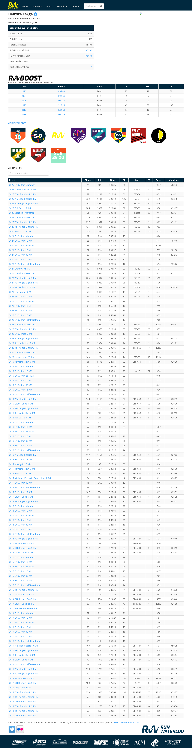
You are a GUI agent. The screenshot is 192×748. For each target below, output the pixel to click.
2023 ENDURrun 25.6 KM (21, 301)
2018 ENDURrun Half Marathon (24, 450)
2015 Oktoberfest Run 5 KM (22, 548)
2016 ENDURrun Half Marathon (24, 534)
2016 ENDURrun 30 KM (20, 524)
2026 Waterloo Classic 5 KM (22, 198)
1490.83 (61, 95)
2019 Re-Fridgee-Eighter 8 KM (23, 408)
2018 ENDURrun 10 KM (20, 426)
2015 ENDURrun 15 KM (20, 580)
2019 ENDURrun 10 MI (20, 380)
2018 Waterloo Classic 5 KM (22, 454)
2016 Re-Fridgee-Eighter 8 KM (23, 538)
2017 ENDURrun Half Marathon (24, 487)
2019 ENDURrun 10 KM (20, 371)
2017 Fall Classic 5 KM (20, 473)
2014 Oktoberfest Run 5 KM (22, 599)
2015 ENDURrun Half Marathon (24, 585)
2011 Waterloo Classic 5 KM (22, 706)
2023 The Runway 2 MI (20, 292)
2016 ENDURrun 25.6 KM (21, 515)
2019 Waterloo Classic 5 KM (22, 399)
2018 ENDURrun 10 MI (20, 436)
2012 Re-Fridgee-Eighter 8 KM (23, 696)
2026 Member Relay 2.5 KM (22, 189)
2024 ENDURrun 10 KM (20, 240)
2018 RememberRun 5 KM (22, 413)
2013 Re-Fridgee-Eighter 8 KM (23, 673)
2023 (23, 100)
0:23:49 (89, 50)
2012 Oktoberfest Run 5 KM (22, 682)
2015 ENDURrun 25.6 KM (21, 566)
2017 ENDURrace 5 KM (20, 492)
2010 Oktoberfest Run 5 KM (22, 715)
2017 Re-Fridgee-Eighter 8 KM (23, 501)
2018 (23, 114)
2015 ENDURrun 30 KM (20, 575)
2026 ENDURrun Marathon (22, 184)
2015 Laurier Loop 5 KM (21, 552)
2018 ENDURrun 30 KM (20, 440)
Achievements (17, 123)
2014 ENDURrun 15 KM (20, 636)
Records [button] (61, 6)
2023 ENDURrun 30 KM (20, 310)
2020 (23, 105)
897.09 (61, 91)
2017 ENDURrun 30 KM (20, 482)
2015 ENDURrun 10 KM (20, 561)
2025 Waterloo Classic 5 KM (22, 222)
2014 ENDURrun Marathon (22, 613)
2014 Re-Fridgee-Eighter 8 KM (23, 650)
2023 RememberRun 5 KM (22, 287)
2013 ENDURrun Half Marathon (24, 664)
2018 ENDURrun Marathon (22, 422)
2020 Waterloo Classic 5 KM (22, 352)
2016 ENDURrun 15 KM (20, 529)
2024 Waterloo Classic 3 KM (22, 273)
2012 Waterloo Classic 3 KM (22, 692)
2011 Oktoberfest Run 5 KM (22, 701)
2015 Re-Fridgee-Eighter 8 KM (23, 589)
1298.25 (61, 109)
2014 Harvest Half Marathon (23, 608)
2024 (23, 95)
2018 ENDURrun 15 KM (20, 445)
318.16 (61, 105)
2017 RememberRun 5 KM (22, 468)
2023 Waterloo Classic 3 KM (22, 324)
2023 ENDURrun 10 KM (20, 296)
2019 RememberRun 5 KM (22, 361)
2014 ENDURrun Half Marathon (24, 641)
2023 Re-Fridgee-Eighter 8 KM (23, 338)
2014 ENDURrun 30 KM (20, 631)
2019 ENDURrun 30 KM (20, 385)
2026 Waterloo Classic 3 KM (22, 194)
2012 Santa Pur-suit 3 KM (21, 678)
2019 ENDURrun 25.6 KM (21, 375)
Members (37, 6)
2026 (23, 91)
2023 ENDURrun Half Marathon (24, 319)
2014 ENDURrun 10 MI (20, 627)
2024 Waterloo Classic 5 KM (22, 278)
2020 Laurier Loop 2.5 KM (21, 357)
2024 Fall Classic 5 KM (20, 231)
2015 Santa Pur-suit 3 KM (21, 543)
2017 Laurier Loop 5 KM (21, 496)
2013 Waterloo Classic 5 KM (22, 669)
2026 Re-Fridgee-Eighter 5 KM (23, 203)
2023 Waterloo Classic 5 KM (22, 329)
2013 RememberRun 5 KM (22, 655)
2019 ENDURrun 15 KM (20, 389)
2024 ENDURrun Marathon (22, 236)
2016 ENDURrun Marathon (22, 506)
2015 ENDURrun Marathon (22, 557)
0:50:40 (89, 55)
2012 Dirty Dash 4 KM (20, 687)
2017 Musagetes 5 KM (20, 464)
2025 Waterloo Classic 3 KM (22, 217)
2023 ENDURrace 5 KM (20, 333)
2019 (23, 109)
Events (25, 6)
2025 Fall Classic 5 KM (20, 208)
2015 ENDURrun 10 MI (20, 571)
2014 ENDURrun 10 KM (20, 617)
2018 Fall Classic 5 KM (20, 417)
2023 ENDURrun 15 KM (20, 315)
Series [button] (74, 6)
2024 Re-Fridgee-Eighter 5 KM (23, 282)
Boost (49, 6)
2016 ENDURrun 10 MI (20, 520)
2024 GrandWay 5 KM (19, 268)
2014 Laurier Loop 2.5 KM (21, 603)
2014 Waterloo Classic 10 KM (23, 645)
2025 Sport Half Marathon (21, 212)
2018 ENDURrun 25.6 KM (21, 431)
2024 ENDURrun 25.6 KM (21, 245)
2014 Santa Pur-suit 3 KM (21, 594)
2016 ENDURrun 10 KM (20, 510)
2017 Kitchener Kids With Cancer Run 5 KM (30, 478)
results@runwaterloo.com (126, 722)
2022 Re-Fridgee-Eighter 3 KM (23, 347)
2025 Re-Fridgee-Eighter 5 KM (23, 226)
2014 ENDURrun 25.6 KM (21, 622)
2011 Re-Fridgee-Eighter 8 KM (23, 710)
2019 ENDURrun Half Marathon (24, 394)
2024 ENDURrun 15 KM (20, 259)
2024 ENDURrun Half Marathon (24, 264)
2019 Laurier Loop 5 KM (21, 403)
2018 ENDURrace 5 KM (20, 459)
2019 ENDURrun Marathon (22, 366)
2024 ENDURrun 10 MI (20, 250)
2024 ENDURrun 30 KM (20, 254)
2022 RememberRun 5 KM (22, 343)
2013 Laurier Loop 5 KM (21, 659)
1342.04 (61, 100)
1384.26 (61, 114)
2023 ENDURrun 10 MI (20, 305)
